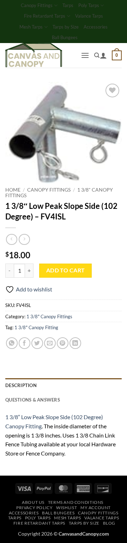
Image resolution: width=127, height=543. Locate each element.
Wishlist (66, 507)
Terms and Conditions (75, 502)
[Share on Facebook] (24, 343)
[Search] (96, 55)
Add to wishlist (34, 289)
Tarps (67, 5)
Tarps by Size (66, 27)
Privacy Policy (34, 507)
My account (95, 507)
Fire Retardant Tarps (44, 16)
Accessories (96, 27)
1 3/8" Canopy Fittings (49, 316)
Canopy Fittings (37, 5)
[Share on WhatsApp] (12, 343)
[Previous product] (24, 239)
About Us (33, 502)
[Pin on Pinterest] (62, 343)
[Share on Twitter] (37, 343)
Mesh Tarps (31, 27)
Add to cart (65, 270)
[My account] (103, 55)
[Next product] (11, 239)
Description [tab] (21, 385)
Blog (109, 523)
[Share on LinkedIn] (75, 343)
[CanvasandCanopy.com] (40, 55)
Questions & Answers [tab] (32, 400)
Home (12, 190)
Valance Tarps (89, 16)
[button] (85, 55)
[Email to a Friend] (50, 343)
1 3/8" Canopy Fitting (36, 327)
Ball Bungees (65, 37)
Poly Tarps (88, 5)
